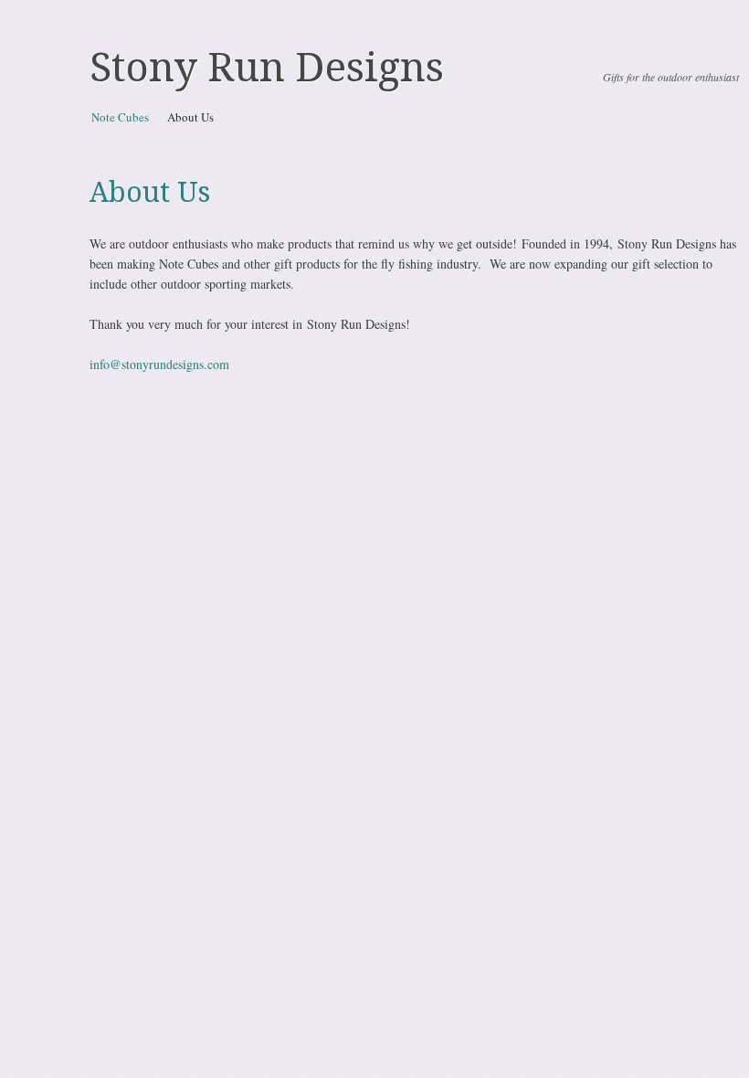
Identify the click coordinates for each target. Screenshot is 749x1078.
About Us (190, 117)
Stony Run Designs (267, 67)
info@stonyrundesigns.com (159, 364)
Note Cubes (120, 117)
